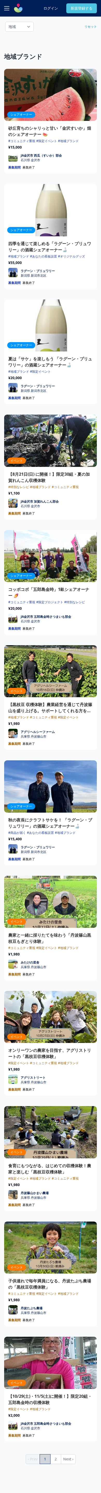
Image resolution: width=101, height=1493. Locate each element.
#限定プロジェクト (49, 602)
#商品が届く (17, 832)
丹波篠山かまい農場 (35, 1193)
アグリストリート (33, 1077)
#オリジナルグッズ (71, 256)
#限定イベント (46, 141)
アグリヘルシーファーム (38, 732)
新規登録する (81, 8)
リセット (90, 26)
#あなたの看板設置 (43, 256)
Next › (68, 1459)
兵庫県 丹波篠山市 (33, 736)
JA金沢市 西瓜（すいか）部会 (41, 155)
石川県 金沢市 (30, 160)
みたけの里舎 (30, 962)
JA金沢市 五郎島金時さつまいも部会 (46, 616)
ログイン (51, 8)
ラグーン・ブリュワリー (38, 271)
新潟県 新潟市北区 (33, 276)
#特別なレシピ (18, 487)
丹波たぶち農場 (31, 1308)
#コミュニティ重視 (21, 141)
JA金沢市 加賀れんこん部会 (40, 501)
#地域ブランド (68, 141)
